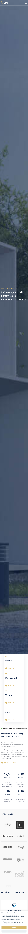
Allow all (14, 927)
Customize (14, 931)
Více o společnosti (11, 762)
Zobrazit (11, 668)
